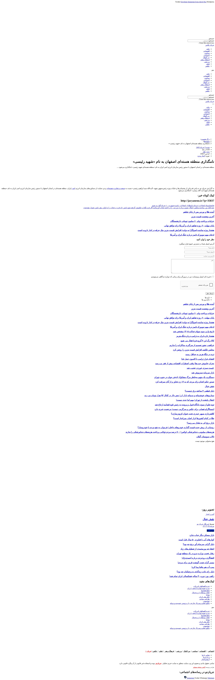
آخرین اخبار (210, 514)
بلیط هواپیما (205, 590)
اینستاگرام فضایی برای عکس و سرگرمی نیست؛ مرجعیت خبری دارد (184, 409)
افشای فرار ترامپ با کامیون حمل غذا (197, 359)
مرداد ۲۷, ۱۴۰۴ (208, 526)
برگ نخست (205, 139)
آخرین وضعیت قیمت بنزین (202, 216)
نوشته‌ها (207, 141)
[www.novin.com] (197, 487)
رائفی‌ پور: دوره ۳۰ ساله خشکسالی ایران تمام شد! (191, 576)
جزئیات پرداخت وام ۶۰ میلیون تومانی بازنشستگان (192, 221)
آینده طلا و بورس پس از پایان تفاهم (198, 212)
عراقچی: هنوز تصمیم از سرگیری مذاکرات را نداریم (192, 345)
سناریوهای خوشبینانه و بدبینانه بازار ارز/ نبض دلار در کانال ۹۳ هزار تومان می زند (179, 395)
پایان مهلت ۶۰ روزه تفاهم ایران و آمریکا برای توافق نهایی (189, 225)
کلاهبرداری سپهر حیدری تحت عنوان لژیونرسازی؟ (192, 414)
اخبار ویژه (201, 156)
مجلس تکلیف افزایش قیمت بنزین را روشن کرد (193, 350)
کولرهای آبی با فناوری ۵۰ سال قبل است (196, 539)
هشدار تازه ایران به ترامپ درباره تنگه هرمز (195, 336)
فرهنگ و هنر (205, 60)
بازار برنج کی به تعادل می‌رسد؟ (200, 423)
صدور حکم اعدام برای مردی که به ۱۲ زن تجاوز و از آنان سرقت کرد (185, 382)
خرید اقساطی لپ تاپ (201, 586)
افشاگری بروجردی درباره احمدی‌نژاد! (198, 558)
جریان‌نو (158, 663)
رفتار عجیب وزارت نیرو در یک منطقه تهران (195, 553)
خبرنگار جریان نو (203, 524)
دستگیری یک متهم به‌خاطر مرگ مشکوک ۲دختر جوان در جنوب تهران (184, 377)
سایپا (208, 595)
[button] (107, 38)
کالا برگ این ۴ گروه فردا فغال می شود (197, 340)
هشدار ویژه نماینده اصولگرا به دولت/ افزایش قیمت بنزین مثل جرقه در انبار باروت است (176, 230)
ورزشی (207, 62)
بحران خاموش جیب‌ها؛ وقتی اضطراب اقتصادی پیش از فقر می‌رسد (184, 363)
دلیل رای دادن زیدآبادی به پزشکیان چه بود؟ (195, 571)
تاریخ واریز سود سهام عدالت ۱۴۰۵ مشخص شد (193, 331)
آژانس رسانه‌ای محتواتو (199, 667)
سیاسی (207, 53)
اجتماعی (206, 55)
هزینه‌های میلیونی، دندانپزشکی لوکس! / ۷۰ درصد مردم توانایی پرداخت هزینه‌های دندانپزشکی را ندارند (170, 432)
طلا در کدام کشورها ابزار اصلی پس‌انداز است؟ (193, 418)
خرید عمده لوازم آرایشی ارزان (198, 588)
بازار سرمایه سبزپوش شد (202, 372)
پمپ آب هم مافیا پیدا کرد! (202, 567)
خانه (208, 49)
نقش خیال (209, 386)
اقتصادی (206, 51)
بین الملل (206, 57)
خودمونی (206, 601)
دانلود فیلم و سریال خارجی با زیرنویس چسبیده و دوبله (190, 603)
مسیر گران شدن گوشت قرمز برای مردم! (196, 562)
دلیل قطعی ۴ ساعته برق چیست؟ (199, 391)
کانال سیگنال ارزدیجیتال (201, 593)
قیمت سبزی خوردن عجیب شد (200, 368)
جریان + (148, 651)
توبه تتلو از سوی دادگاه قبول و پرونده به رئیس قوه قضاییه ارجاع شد (184, 404)
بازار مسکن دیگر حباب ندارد (202, 535)
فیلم (208, 64)
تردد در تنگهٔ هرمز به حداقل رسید (199, 354)
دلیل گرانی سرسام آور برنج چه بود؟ (198, 544)
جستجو (211, 41)
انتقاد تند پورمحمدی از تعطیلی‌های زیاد (197, 549)
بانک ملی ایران (204, 597)
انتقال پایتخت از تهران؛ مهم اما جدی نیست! (195, 400)
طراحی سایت (204, 599)
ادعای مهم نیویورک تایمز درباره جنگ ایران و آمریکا (192, 235)
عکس (207, 66)
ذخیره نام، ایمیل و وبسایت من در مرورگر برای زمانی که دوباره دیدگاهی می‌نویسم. (181, 277)
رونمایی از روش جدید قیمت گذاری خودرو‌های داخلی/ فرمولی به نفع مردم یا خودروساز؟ (176, 427)
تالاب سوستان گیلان (205, 436)
